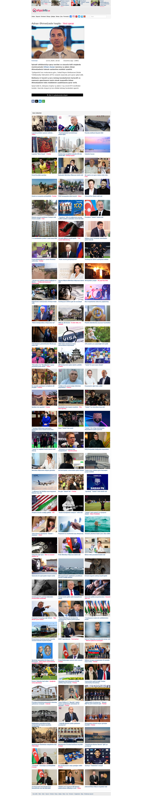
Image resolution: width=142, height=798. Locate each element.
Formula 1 (66, 16)
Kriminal (43, 16)
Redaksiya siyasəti (88, 794)
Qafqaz (53, 16)
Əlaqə (82, 794)
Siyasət (38, 16)
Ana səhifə (35, 794)
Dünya (48, 16)
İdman (57, 16)
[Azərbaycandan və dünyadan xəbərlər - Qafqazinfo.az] (41, 10)
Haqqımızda (77, 794)
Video (39, 794)
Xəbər (33, 16)
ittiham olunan (49, 67)
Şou (61, 16)
